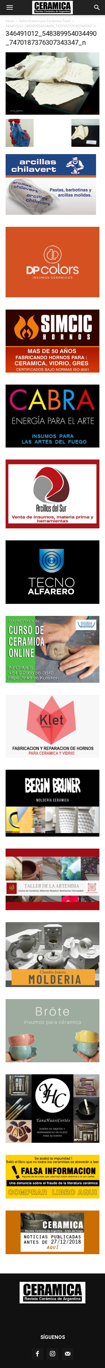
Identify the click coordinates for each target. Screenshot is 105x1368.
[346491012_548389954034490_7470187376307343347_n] (52, 113)
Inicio (10, 20)
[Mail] (67, 1354)
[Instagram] (52, 1354)
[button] (9, 7)
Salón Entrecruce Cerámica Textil (45, 20)
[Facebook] (37, 1354)
